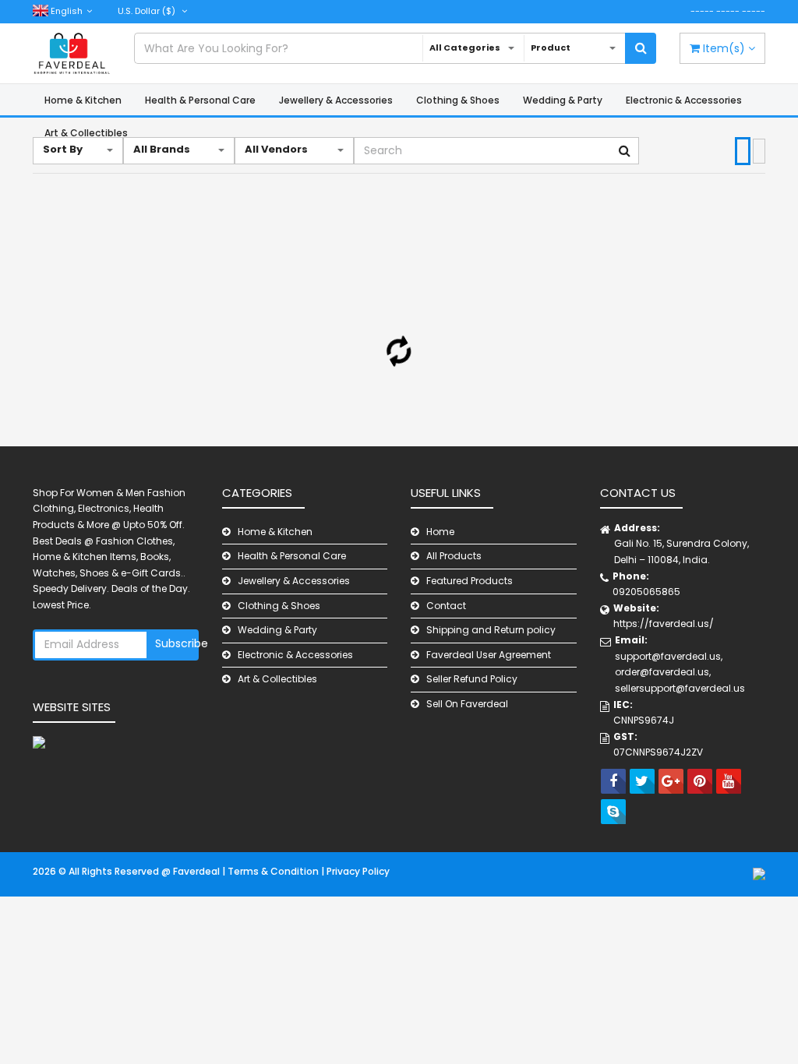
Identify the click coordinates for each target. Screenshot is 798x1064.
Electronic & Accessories (684, 100)
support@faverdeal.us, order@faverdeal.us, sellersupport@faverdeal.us (680, 672)
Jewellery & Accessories (336, 100)
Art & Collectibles (277, 678)
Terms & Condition (274, 871)
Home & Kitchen (83, 100)
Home (440, 531)
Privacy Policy (358, 871)
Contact (446, 605)
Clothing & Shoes (458, 100)
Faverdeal (197, 871)
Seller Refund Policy (471, 678)
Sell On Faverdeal (467, 703)
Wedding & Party (562, 100)
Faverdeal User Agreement (488, 654)
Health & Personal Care (200, 100)
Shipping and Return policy (491, 629)
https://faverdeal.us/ (663, 623)
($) (148, 11)
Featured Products (469, 580)
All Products (454, 555)
